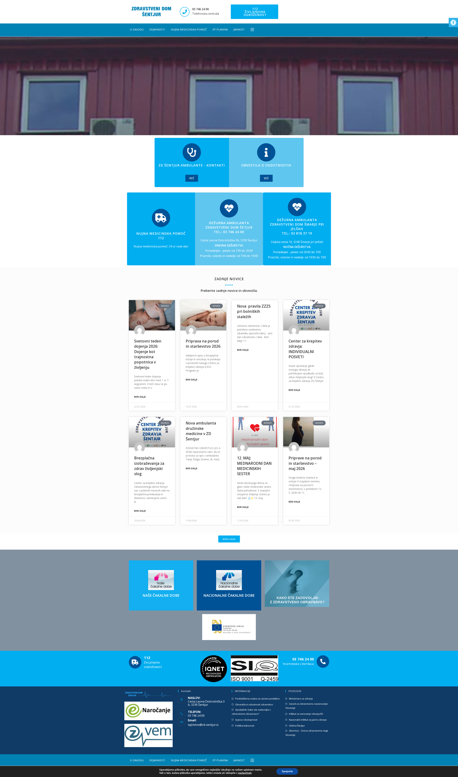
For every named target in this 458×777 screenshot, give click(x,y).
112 (147, 657)
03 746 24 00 (200, 9)
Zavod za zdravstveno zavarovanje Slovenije (306, 706)
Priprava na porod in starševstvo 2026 (203, 344)
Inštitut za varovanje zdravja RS (306, 713)
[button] (453, 22)
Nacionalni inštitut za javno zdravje (308, 719)
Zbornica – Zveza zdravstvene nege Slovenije (306, 732)
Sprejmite (287, 771)
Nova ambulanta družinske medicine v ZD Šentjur (201, 431)
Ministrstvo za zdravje (301, 698)
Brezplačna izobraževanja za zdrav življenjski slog (149, 465)
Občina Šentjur (297, 725)
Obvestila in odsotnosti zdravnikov (254, 704)
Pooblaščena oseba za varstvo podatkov (257, 698)
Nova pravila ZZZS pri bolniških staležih (254, 311)
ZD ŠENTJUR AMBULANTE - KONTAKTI (192, 165)
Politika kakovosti (244, 725)
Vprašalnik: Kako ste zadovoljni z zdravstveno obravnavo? (251, 711)
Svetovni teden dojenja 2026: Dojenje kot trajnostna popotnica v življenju (147, 354)
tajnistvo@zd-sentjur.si (203, 725)
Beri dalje (140, 396)
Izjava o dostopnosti (246, 719)
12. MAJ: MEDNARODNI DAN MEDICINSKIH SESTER (254, 465)
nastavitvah (245, 773)
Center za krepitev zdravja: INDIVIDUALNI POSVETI (305, 349)
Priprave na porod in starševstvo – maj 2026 (305, 463)
